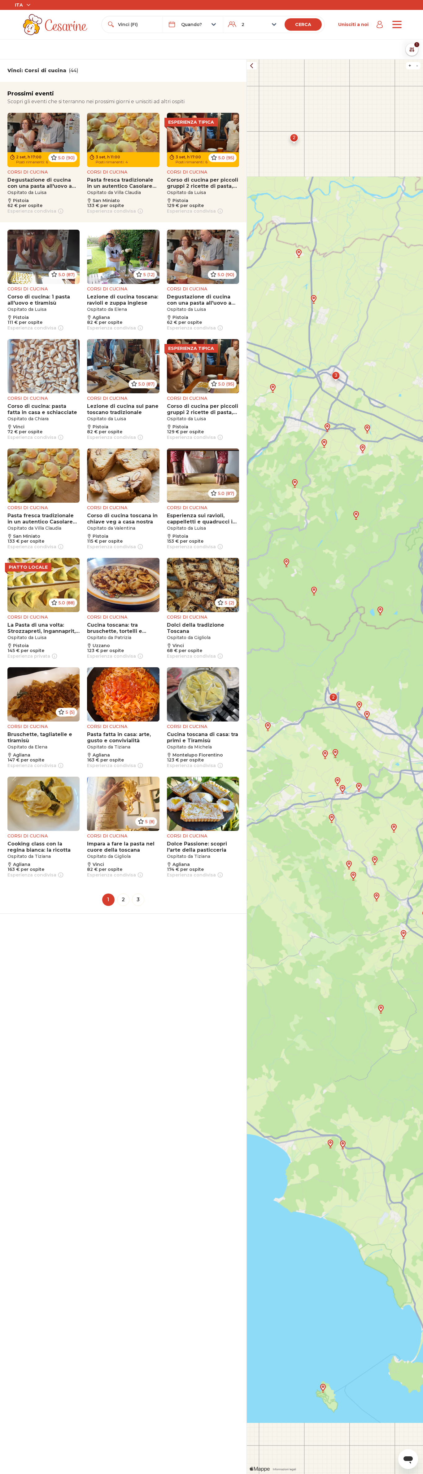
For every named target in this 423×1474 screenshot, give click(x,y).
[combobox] (137, 24)
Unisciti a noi (353, 24)
